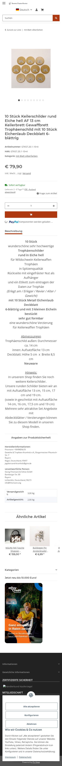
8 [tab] (40, 100)
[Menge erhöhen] (53, 206)
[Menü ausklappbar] (3, 2)
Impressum (10, 757)
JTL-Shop (36, 762)
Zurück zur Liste (14, 29)
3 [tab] (25, 100)
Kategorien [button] (12, 570)
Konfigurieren (32, 715)
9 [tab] (43, 100)
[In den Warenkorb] (7, 40)
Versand (27, 173)
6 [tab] (34, 100)
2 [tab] (22, 100)
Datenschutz (25, 757)
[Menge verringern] (8, 206)
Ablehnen (32, 724)
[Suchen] (56, 18)
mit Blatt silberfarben (27, 156)
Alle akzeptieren (31, 706)
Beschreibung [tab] (13, 231)
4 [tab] (28, 100)
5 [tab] (31, 100)
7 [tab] (37, 100)
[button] (24, 10)
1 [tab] (19, 100)
